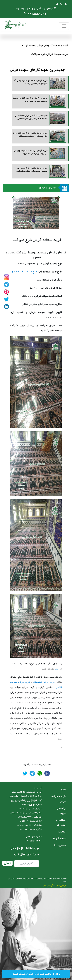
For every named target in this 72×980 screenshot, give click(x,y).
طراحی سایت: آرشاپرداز (54, 885)
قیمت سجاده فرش (59, 799)
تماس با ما (60, 845)
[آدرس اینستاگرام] (6, 277)
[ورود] (65, 4)
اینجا (57, 669)
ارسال (7, 863)
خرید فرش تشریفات (44, 682)
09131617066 (25, 8)
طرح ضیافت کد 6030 (24, 271)
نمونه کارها (59, 838)
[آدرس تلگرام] (6, 284)
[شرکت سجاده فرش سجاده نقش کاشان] (15, 24)
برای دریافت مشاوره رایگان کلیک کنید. (36, 974)
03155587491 (38, 13)
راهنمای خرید (61, 811)
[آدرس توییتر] (6, 299)
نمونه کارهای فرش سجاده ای (42, 46)
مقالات (62, 832)
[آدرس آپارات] (6, 292)
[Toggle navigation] (64, 26)
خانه (65, 46)
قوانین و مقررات (61, 822)
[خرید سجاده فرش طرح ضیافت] (47, 773)
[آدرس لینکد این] (6, 306)
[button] (61, 4)
